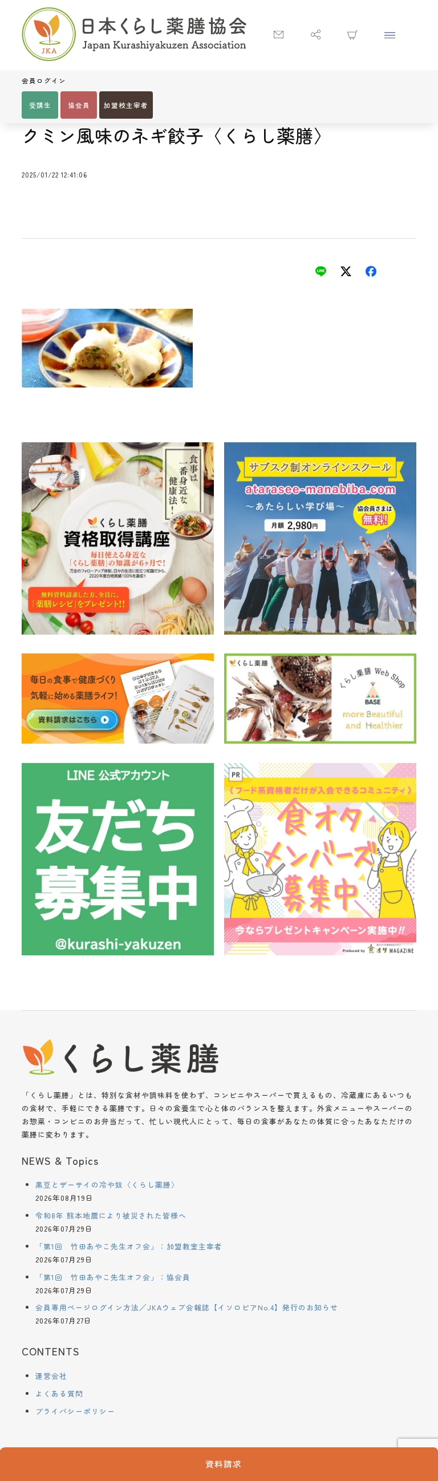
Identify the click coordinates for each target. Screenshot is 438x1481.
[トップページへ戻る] (134, 35)
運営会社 (51, 1375)
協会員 (79, 105)
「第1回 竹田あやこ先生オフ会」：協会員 (112, 1277)
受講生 (40, 105)
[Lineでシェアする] (320, 273)
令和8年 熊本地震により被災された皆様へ (110, 1215)
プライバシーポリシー (75, 1411)
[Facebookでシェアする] (371, 273)
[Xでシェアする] (345, 273)
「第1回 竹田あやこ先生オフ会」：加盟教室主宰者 (128, 1246)
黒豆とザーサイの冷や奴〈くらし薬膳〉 (107, 1184)
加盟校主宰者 (126, 105)
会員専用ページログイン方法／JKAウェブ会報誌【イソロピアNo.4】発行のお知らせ (186, 1307)
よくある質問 (59, 1393)
